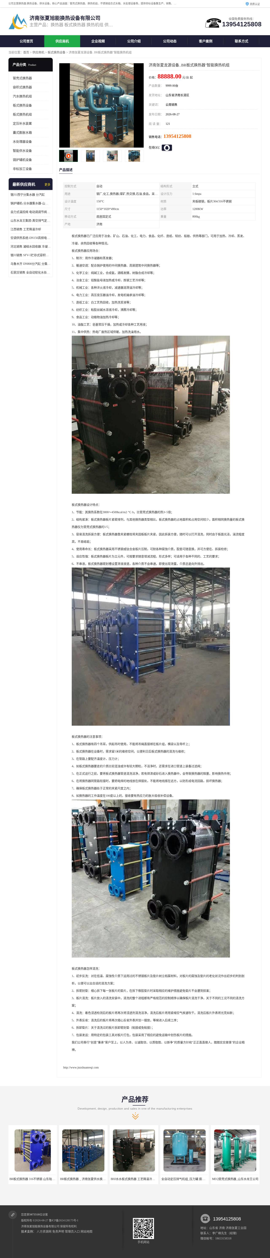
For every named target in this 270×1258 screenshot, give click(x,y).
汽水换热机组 (22, 96)
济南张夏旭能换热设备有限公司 (40, 1226)
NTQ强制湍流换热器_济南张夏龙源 (235, 1179)
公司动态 (170, 41)
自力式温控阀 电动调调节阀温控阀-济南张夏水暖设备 (31, 212)
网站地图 (86, 1231)
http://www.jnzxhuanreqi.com (81, 1067)
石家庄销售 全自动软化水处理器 (31, 272)
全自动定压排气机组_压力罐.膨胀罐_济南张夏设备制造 (96, 1179)
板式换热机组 (22, 114)
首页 (26, 52)
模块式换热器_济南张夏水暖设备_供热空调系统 (192, 1179)
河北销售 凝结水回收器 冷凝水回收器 (31, 246)
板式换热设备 (56, 52)
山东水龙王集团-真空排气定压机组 (31, 220)
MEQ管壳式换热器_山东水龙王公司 (134, 1179)
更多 (47, 184)
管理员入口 (72, 1231)
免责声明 (58, 1231)
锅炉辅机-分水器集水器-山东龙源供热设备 (31, 203)
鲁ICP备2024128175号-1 (63, 1220)
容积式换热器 (22, 87)
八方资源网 (44, 1231)
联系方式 (241, 41)
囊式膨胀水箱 (22, 132)
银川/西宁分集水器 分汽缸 (28, 194)
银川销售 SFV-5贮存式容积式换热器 (31, 255)
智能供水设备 (22, 150)
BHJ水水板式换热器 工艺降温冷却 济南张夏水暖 (40, 1179)
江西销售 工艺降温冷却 (26, 229)
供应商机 (62, 41)
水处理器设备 (22, 141)
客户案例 (205, 41)
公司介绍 (134, 41)
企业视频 (98, 41)
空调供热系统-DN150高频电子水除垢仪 (31, 237)
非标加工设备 (22, 169)
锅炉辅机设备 (22, 159)
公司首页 (26, 41)
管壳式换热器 (22, 78)
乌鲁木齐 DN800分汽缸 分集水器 (31, 263)
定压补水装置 (22, 123)
